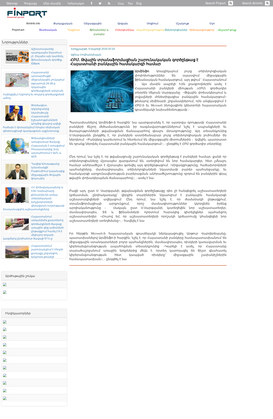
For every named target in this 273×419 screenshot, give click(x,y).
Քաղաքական (63, 23)
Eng (139, 3)
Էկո (212, 23)
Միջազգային (93, 23)
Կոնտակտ (75, 3)
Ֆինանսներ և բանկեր (99, 32)
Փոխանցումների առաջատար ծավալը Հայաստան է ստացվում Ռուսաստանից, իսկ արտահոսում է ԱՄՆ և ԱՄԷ (48, 147)
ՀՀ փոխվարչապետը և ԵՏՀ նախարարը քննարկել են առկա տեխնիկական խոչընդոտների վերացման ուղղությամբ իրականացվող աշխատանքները (34, 198)
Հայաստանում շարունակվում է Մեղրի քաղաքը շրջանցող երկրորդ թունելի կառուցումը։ (47, 253)
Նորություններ (15, 42)
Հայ (121, 3)
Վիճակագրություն (201, 29)
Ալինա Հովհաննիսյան (86, 54)
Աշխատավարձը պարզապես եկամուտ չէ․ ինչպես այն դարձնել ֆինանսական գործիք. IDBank (47, 56)
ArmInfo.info (33, 23)
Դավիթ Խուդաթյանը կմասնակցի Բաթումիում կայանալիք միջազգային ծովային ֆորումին (48, 171)
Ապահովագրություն (150, 29)
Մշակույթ (182, 23)
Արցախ (123, 23)
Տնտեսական (48, 29)
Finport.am (18, 29)
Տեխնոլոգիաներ (176, 29)
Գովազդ (30, 3)
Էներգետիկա (124, 29)
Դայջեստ (73, 29)
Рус (130, 3)
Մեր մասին (52, 3)
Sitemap (11, 3)
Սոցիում (152, 23)
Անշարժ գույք (227, 29)
